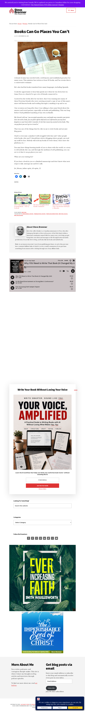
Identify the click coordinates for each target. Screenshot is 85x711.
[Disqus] (42, 362)
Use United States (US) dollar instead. (44, 5)
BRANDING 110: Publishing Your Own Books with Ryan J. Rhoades (61, 206)
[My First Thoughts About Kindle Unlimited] (42, 199)
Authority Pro (25, 704)
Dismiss (61, 5)
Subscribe (51, 688)
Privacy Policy (42, 489)
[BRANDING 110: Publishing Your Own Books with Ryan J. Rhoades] (61, 199)
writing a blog (63, 213)
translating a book (39, 213)
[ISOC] (42, 653)
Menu (72, 10)
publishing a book (27, 213)
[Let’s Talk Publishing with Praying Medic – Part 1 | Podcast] (23, 199)
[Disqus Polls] (42, 319)
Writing (24, 212)
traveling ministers (52, 213)
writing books (18, 215)
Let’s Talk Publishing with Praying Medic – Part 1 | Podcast (22, 206)
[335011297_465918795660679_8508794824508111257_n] (42, 610)
